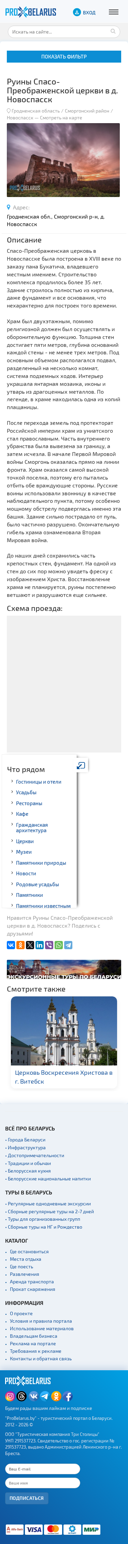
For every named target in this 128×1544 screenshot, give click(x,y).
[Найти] (113, 31)
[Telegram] (68, 945)
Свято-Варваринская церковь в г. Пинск (71, 1077)
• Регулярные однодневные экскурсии (48, 1203)
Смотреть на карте (61, 117)
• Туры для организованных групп (42, 1219)
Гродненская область (36, 111)
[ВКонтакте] (11, 945)
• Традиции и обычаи (28, 1163)
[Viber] (49, 945)
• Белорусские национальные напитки (48, 1178)
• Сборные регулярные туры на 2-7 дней (49, 1211)
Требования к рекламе (35, 1351)
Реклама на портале (33, 1343)
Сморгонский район (87, 111)
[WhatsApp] (59, 945)
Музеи (24, 852)
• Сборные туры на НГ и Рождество (43, 1227)
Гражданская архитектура (32, 828)
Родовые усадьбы (37, 884)
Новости (26, 873)
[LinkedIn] (39, 945)
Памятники (29, 895)
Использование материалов (42, 1328)
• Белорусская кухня (28, 1171)
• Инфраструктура (25, 1147)
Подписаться (27, 1498)
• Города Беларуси (25, 1139)
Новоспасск (20, 117)
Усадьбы (26, 792)
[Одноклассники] (20, 945)
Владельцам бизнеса (33, 1336)
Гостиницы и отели (38, 781)
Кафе (22, 814)
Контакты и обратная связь (41, 1358)
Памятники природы (41, 863)
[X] (30, 945)
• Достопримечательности (34, 1155)
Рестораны (29, 803)
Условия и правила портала (41, 1321)
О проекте (21, 1313)
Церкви (25, 841)
